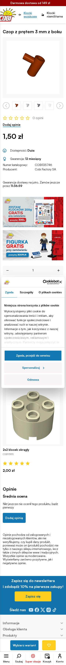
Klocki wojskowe (30, 14)
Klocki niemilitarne (55, 14)
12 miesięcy (33, 159)
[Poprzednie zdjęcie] (6, 105)
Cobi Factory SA (45, 169)
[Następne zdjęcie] (59, 105)
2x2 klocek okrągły (16, 450)
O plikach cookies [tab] (50, 292)
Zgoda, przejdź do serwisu (33, 355)
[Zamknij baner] (60, 282)
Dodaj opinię (14, 518)
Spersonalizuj (31, 367)
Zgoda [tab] (9, 292)
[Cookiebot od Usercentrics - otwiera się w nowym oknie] (44, 282)
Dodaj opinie (12, 124)
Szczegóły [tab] (26, 292)
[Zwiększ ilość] (59, 270)
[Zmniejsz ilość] (6, 270)
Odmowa (33, 379)
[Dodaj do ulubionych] (49, 645)
